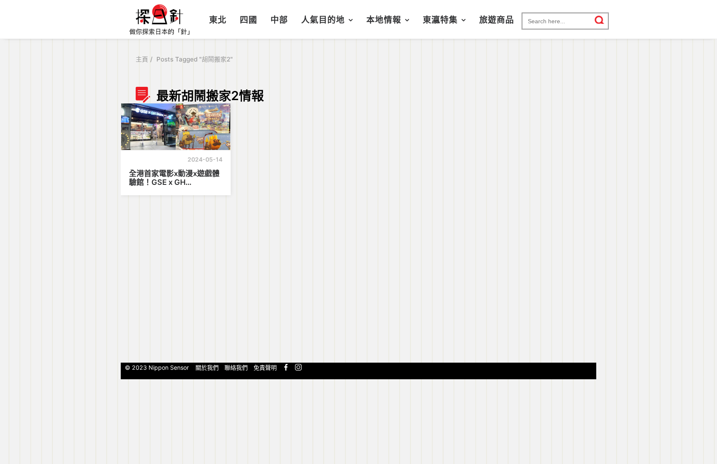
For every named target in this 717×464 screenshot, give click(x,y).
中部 (279, 20)
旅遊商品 (496, 20)
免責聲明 (265, 367)
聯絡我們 (236, 367)
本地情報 (383, 20)
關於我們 (207, 367)
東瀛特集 (440, 20)
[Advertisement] (539, 221)
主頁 (142, 59)
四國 (248, 20)
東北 (218, 20)
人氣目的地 (323, 20)
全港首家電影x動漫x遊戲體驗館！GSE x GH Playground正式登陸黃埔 (174, 178)
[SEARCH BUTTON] (600, 20)
